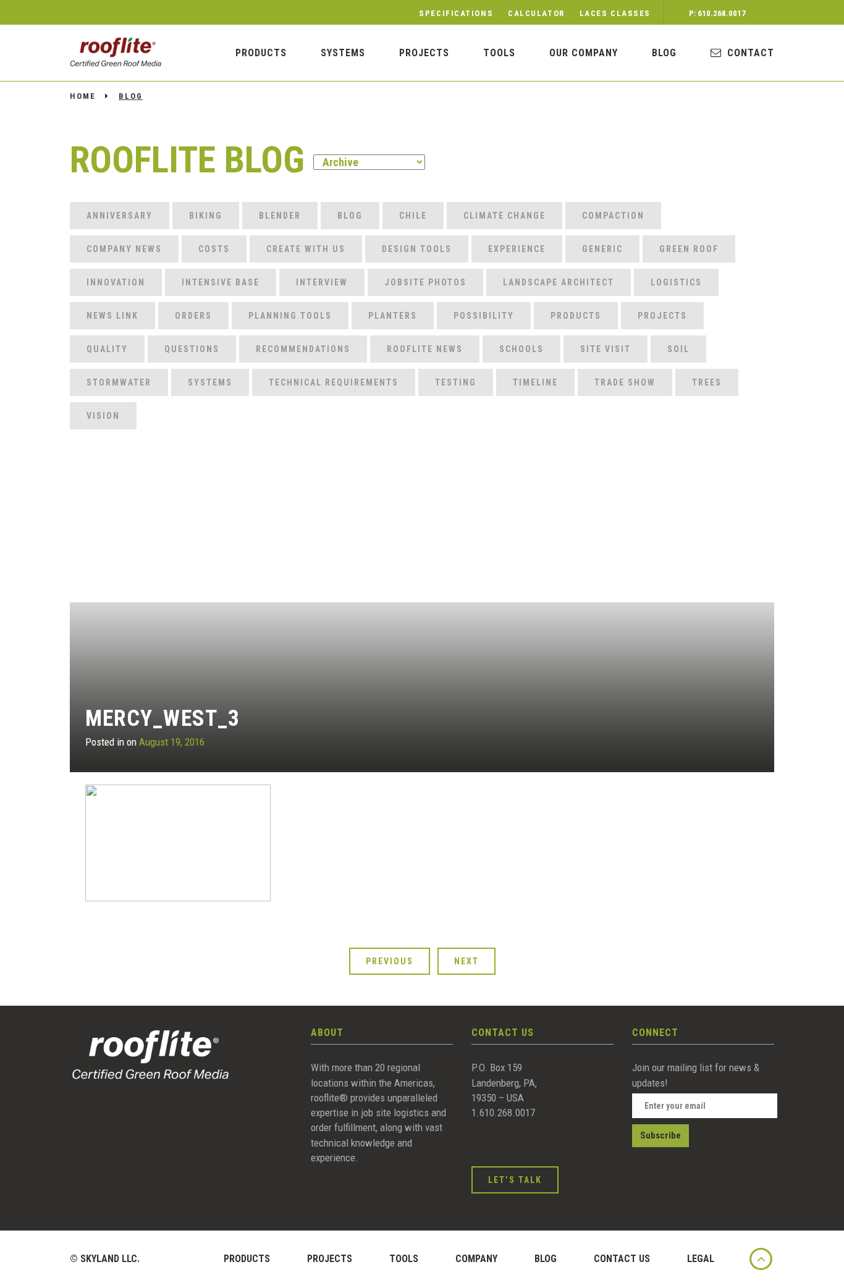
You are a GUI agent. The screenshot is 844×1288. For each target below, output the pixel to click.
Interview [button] (322, 282)
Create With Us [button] (305, 249)
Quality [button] (107, 349)
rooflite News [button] (425, 349)
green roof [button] (689, 249)
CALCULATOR (536, 13)
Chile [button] (413, 216)
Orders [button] (193, 316)
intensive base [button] (221, 282)
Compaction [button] (613, 216)
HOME (83, 96)
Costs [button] (214, 249)
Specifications (456, 13)
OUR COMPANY (583, 53)
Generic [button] (602, 249)
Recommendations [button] (303, 349)
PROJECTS (329, 1259)
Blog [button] (350, 216)
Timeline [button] (535, 382)
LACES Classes (615, 13)
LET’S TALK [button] (515, 1180)
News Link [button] (112, 316)
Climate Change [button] (504, 216)
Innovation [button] (116, 282)
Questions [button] (191, 349)
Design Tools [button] (417, 249)
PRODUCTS (261, 53)
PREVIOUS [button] (389, 961)
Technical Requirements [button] (334, 382)
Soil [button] (678, 349)
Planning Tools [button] (290, 316)
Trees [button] (707, 382)
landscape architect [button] (558, 282)
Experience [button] (517, 249)
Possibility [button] (484, 316)
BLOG (664, 53)
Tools (499, 53)
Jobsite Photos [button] (425, 282)
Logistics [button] (676, 282)
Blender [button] (280, 216)
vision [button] (103, 416)
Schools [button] (521, 349)
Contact (750, 53)
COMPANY (476, 1259)
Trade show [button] (625, 382)
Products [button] (576, 316)
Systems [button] (210, 382)
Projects (424, 53)
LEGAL (700, 1259)
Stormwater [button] (119, 382)
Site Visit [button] (605, 349)
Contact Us (622, 1259)
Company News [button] (124, 249)
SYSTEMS (343, 53)
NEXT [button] (466, 961)
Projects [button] (662, 316)
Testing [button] (455, 382)
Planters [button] (392, 316)
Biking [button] (205, 216)
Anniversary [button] (120, 216)
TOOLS (403, 1259)
